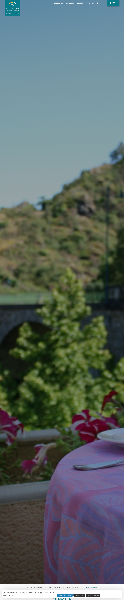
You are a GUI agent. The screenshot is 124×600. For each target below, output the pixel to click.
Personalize (79, 595)
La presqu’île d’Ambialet (72, 587)
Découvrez (57, 587)
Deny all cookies (93, 595)
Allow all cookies (65, 595)
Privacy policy (8, 595)
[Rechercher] (97, 3)
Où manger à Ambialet (91, 587)
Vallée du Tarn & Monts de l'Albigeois (38, 587)
